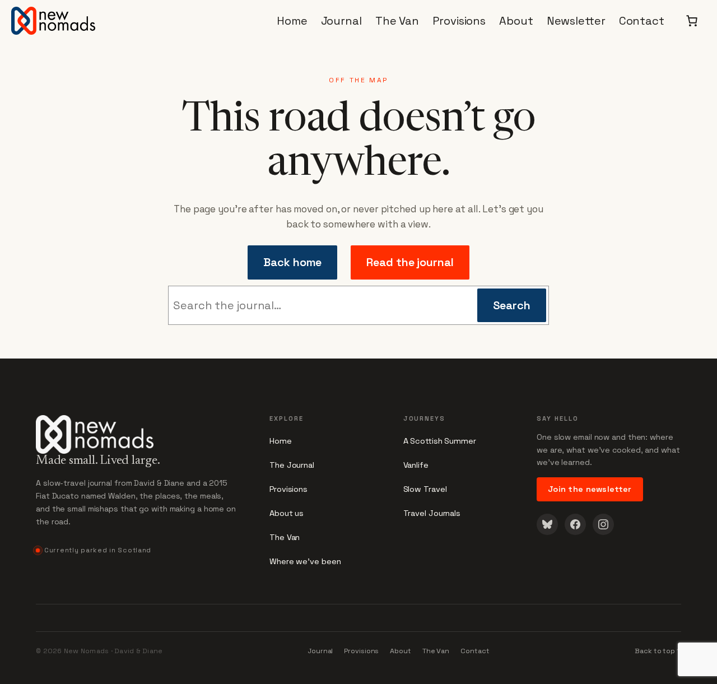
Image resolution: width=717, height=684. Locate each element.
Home (280, 441)
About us (286, 513)
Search (511, 305)
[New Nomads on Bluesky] (547, 524)
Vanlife (416, 465)
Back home (292, 262)
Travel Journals (432, 513)
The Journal (291, 465)
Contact (474, 650)
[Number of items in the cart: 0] (692, 21)
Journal (320, 650)
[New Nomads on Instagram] (603, 524)
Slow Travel (425, 489)
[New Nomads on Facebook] (575, 524)
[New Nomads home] (137, 428)
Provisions (288, 489)
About (400, 650)
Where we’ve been (305, 561)
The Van (284, 537)
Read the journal (409, 262)
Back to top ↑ (658, 650)
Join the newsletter (590, 489)
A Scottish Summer (439, 441)
